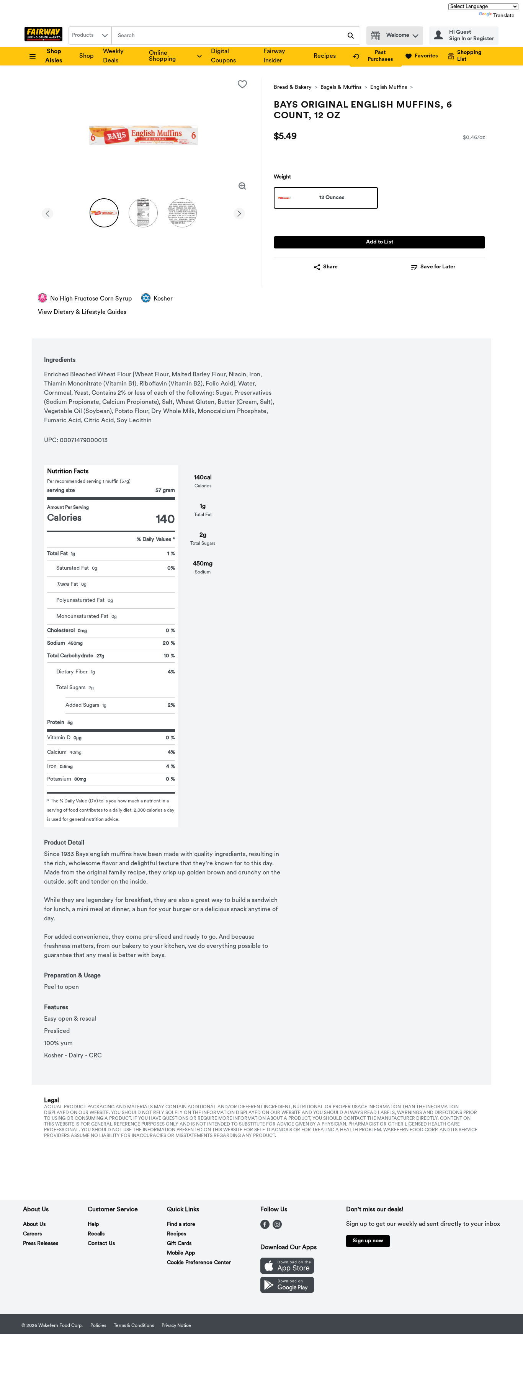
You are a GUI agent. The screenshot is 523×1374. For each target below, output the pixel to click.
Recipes (325, 56)
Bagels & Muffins (340, 87)
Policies (98, 1325)
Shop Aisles (53, 56)
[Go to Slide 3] (182, 213)
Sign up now (368, 1241)
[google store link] (287, 1291)
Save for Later (437, 267)
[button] (415, 34)
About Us (34, 1224)
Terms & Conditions (134, 1325)
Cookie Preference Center (199, 1263)
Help (93, 1224)
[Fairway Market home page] (45, 35)
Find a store (181, 1224)
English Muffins (388, 87)
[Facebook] (265, 1227)
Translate (504, 16)
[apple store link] (287, 1272)
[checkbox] (242, 84)
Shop (86, 56)
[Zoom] (242, 186)
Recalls (96, 1234)
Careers (32, 1234)
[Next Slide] (239, 212)
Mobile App (181, 1253)
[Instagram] (277, 1227)
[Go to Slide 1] (104, 213)
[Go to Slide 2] (143, 213)
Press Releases (40, 1244)
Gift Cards (179, 1244)
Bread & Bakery (293, 87)
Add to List (379, 242)
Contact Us (101, 1244)
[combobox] (90, 35)
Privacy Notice (176, 1325)
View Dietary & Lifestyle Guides (82, 312)
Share (330, 267)
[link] (376, 56)
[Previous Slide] (47, 212)
